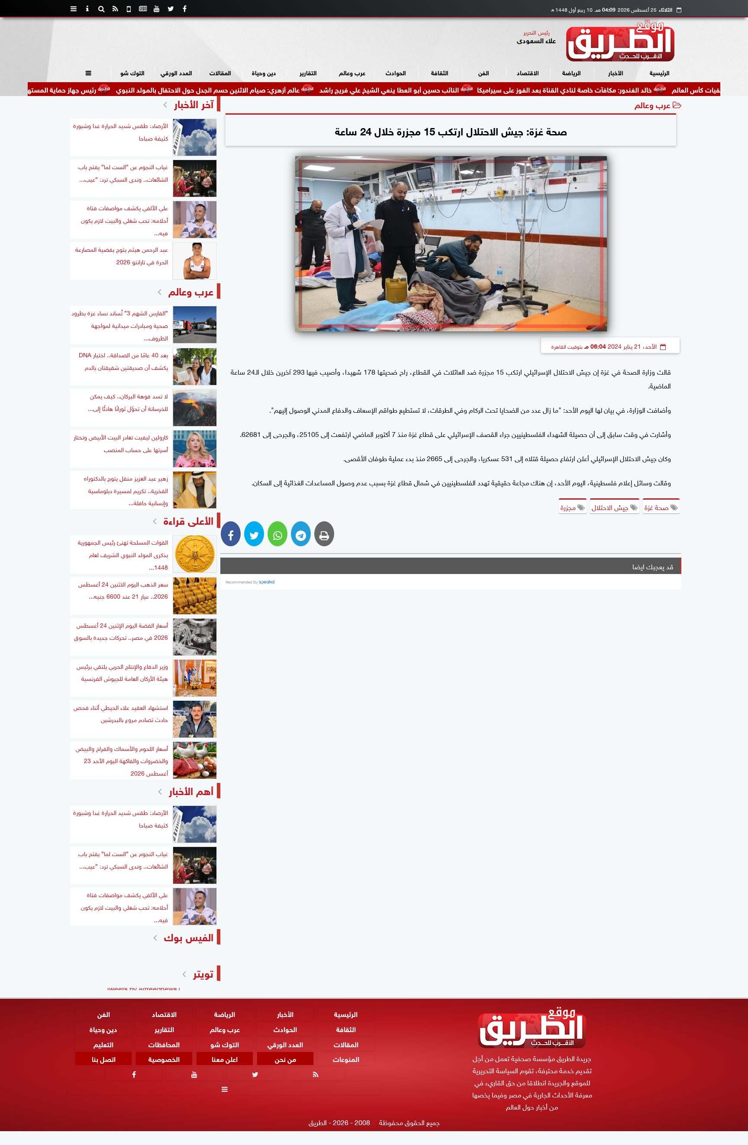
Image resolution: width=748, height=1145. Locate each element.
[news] (143, 8)
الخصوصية (164, 1059)
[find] (101, 8)
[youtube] (157, 8)
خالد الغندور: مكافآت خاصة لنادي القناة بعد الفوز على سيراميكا (612, 89)
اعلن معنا (225, 1059)
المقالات (220, 72)
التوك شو (132, 72)
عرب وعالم (352, 72)
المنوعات (346, 1059)
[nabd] (129, 8)
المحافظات (164, 1043)
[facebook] (184, 8)
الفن (483, 72)
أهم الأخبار (191, 789)
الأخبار (615, 72)
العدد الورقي (176, 72)
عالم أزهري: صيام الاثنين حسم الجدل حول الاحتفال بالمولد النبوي (255, 89)
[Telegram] (300, 533)
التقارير (308, 72)
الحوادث (396, 72)
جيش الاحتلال (611, 506)
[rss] (115, 8)
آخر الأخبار (193, 102)
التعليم (103, 1043)
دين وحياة (264, 72)
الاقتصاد (528, 72)
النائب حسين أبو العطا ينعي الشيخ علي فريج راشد (436, 89)
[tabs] (74, 8)
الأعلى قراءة (188, 519)
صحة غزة (658, 506)
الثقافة (439, 72)
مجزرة (569, 506)
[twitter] (170, 8)
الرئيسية (660, 72)
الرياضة (571, 72)
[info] (87, 8)
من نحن (285, 1059)
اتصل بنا (104, 1059)
